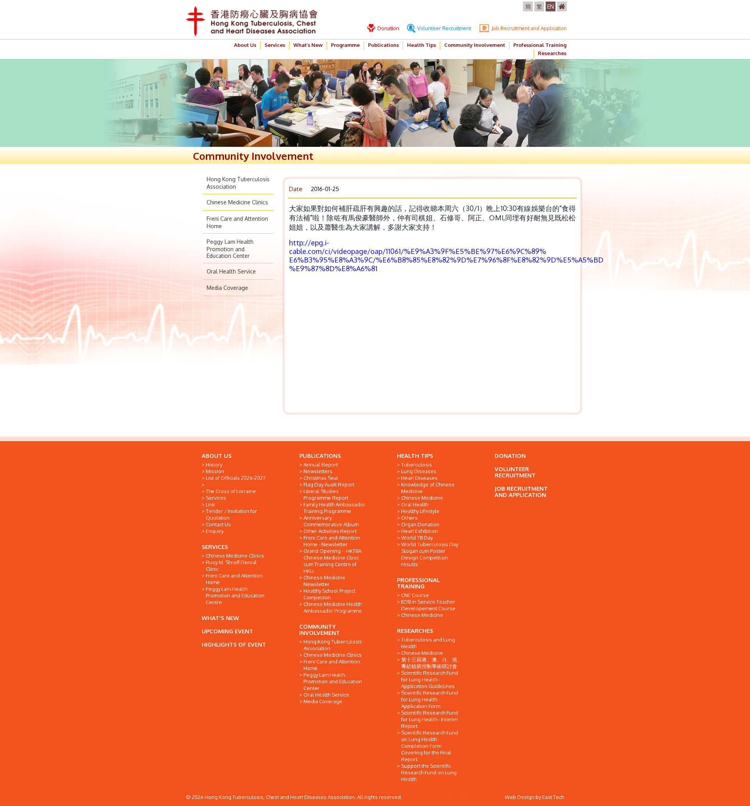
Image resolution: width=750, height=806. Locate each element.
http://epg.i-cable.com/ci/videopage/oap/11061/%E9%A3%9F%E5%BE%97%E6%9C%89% (417, 247)
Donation (387, 28)
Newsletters (318, 471)
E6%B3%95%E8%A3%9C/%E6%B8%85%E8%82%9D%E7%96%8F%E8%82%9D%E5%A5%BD (446, 260)
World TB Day (417, 537)
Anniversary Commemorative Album (331, 521)
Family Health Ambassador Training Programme (334, 507)
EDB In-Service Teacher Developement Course (428, 605)
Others (409, 518)
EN (550, 6)
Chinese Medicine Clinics (237, 202)
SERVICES (215, 546)
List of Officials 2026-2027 (236, 478)
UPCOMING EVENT (227, 631)
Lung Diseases (418, 471)
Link (210, 504)
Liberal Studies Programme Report (326, 494)
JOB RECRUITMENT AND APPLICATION (521, 492)
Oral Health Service (231, 271)
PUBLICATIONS (320, 455)
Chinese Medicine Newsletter (324, 580)
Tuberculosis (416, 464)
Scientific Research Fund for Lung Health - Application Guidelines (429, 679)
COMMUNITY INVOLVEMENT (319, 629)
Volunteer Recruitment (443, 28)
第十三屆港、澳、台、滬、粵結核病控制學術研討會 (431, 662)
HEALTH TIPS (415, 455)
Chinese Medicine (422, 498)
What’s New (308, 45)
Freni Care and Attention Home (234, 578)
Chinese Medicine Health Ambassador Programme (333, 607)
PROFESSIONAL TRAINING (418, 583)
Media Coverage (227, 287)
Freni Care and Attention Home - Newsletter (332, 540)
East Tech (553, 797)
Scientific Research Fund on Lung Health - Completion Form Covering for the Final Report (429, 745)
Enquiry (214, 531)
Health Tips (421, 45)
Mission (215, 471)
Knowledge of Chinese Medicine (428, 487)
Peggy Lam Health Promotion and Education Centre (235, 595)
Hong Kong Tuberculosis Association (333, 644)
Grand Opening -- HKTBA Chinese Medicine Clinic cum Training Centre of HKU (332, 561)
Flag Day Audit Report (329, 484)
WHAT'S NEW (220, 618)
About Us (245, 45)
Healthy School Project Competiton (329, 594)
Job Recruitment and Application (528, 28)
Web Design (519, 797)
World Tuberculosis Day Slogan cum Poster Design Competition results (429, 554)
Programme (345, 45)
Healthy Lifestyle (420, 511)
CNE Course (415, 595)
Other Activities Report (330, 531)
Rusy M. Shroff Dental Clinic (231, 565)
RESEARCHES (415, 630)
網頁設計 (464, 797)
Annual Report (321, 464)
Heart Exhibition (419, 531)
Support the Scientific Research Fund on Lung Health (429, 772)
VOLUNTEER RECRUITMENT (515, 472)
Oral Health (414, 504)
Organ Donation (420, 524)
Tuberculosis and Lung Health (428, 642)
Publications (383, 45)
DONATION (510, 455)
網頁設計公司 (489, 797)
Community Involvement (474, 45)
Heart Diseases (419, 478)
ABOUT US (217, 455)
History (214, 464)
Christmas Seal (321, 478)
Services (274, 45)
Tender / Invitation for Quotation (231, 514)
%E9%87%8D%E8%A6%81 (333, 268)
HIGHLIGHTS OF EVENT (234, 644)
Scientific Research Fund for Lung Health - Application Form (429, 699)
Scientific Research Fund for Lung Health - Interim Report (429, 719)
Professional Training (539, 45)
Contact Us (218, 524)
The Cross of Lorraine (231, 491)
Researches (552, 53)
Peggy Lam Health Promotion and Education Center (230, 248)
